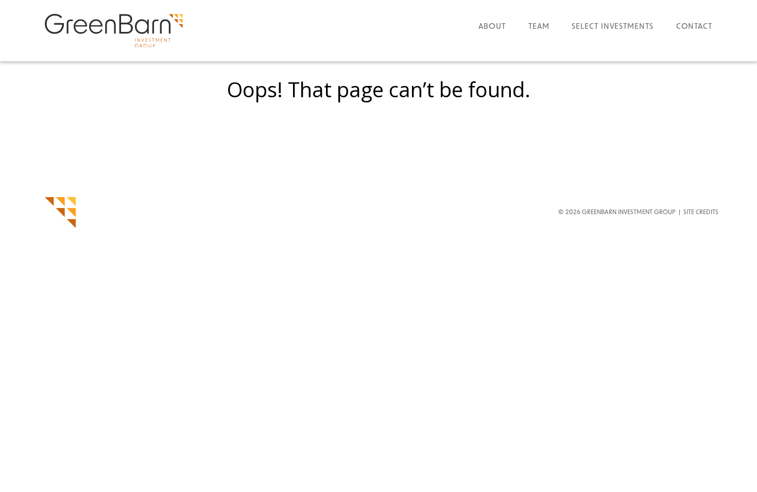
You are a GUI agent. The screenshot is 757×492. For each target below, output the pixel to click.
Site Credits (700, 212)
